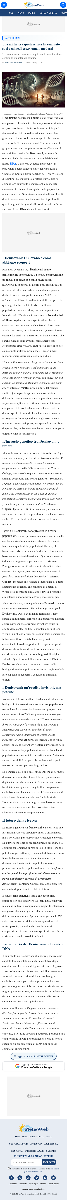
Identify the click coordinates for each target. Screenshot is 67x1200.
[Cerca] (63, 5)
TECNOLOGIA (17, 1151)
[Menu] (4, 5)
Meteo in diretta (48, 12)
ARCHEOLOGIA (51, 1144)
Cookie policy (53, 1183)
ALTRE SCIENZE (12, 38)
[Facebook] (11, 1177)
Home (10, 12)
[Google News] (45, 1177)
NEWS (17, 1136)
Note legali (33, 1183)
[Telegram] (36, 1177)
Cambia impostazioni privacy (33, 1189)
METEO (49, 1136)
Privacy (43, 1183)
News (21, 12)
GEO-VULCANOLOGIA (18, 1144)
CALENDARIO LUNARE (34, 1151)
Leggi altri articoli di (35, 1056)
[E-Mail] (53, 1177)
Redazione (23, 1183)
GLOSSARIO (51, 1151)
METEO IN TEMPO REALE (33, 1136)
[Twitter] (28, 1177)
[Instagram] (19, 1177)
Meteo (31, 12)
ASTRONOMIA (36, 1144)
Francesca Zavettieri (13, 62)
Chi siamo (13, 1183)
